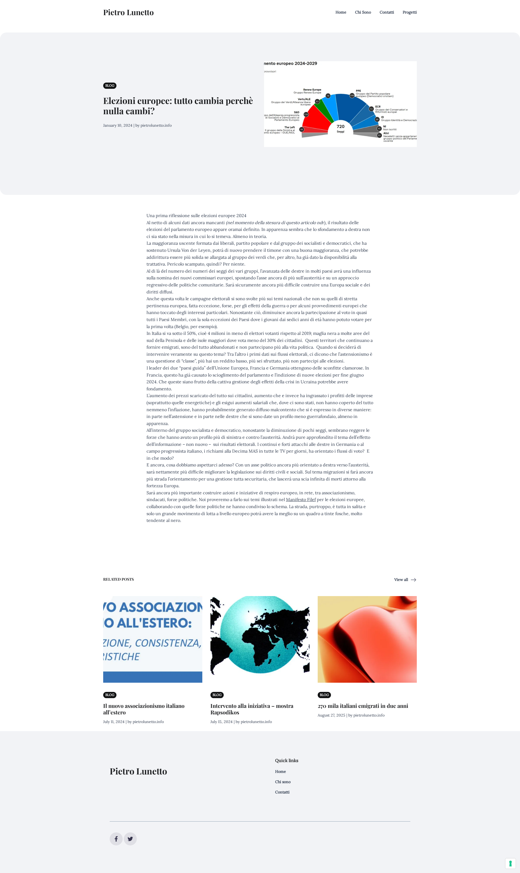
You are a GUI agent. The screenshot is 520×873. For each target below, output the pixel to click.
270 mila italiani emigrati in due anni (363, 705)
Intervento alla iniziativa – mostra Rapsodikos (251, 709)
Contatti (387, 12)
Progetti (410, 12)
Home (341, 12)
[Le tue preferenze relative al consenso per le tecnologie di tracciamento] (510, 863)
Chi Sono (363, 12)
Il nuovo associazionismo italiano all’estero (143, 709)
